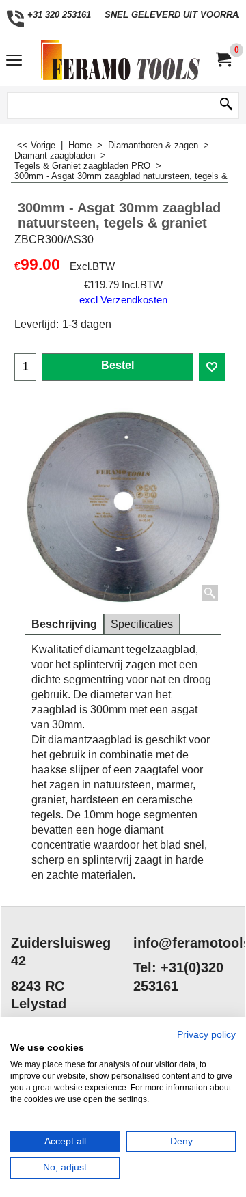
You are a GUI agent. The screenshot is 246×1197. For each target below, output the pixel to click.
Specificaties (142, 624)
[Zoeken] (226, 105)
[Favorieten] (212, 367)
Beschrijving (64, 624)
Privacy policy (206, 1035)
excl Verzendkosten (123, 299)
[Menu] (14, 62)
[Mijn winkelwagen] (223, 59)
